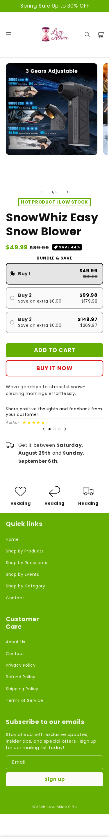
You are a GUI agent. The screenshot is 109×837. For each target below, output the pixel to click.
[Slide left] (41, 192)
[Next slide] (65, 429)
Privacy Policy (20, 665)
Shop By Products (25, 551)
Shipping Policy (22, 689)
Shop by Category (25, 586)
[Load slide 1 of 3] (49, 429)
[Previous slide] (44, 429)
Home (12, 539)
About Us (15, 642)
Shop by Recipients (26, 563)
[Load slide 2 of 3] (54, 429)
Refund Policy (20, 677)
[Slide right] (67, 192)
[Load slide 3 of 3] (59, 429)
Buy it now (54, 368)
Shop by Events (22, 574)
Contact (15, 598)
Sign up (54, 779)
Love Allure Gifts (62, 806)
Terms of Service (24, 700)
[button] (8, 34)
